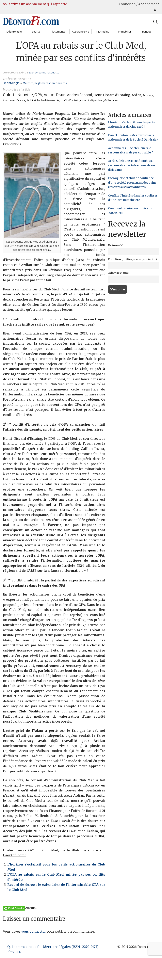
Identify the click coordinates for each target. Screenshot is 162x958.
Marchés (28, 83)
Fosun (60, 95)
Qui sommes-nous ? (23, 947)
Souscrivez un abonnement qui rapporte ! (36, 4)
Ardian (136, 95)
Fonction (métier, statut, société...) (132, 259)
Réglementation (45, 83)
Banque (147, 31)
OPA (38, 94)
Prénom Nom (117, 245)
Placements (58, 31)
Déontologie (14, 31)
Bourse (36, 31)
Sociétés (61, 83)
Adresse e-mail (119, 273)
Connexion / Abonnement (139, 4)
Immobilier (124, 31)
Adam (49, 95)
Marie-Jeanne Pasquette (44, 72)
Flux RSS (14, 952)
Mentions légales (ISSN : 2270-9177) (70, 947)
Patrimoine (102, 31)
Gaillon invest (112, 100)
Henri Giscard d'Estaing (112, 95)
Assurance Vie (80, 31)
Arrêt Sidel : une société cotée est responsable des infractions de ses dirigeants (131, 165)
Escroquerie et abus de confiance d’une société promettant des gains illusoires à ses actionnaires (132, 182)
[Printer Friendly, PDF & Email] (14, 908)
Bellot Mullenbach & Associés (42, 100)
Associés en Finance (14, 100)
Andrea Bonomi (79, 95)
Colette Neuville (18, 94)
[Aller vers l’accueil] (31, 20)
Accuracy (148, 95)
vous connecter (33, 931)
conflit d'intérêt (70, 100)
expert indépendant (91, 100)
